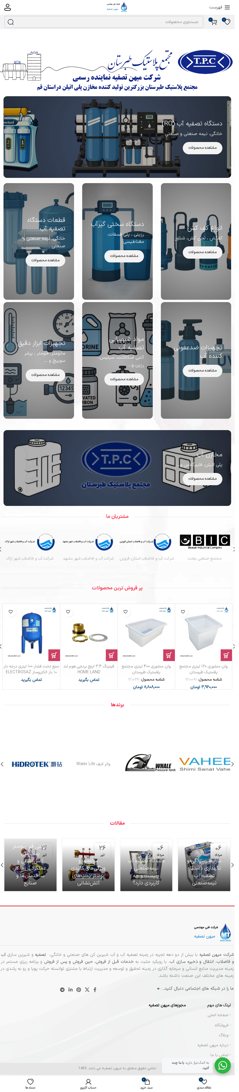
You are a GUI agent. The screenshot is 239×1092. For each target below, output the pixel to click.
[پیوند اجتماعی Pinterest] (79, 990)
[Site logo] (117, 7)
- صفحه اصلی (219, 1015)
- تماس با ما (220, 1055)
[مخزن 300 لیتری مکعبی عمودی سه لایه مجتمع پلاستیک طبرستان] (146, 632)
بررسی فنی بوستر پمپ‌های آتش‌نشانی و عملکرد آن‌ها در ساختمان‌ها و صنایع (30, 864)
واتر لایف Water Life (89, 764)
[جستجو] (10, 22)
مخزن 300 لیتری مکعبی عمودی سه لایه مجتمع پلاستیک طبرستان (146, 669)
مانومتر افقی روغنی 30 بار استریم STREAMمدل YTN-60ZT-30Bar (31, 669)
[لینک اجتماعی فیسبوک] (95, 990)
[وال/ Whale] (145, 764)
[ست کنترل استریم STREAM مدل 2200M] (88, 632)
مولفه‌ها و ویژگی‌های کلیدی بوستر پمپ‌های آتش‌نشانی (88, 872)
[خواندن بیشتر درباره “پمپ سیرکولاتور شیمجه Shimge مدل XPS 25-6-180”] (226, 655)
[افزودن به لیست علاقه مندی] (183, 612)
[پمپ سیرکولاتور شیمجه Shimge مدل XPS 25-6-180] (203, 632)
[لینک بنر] (117, 137)
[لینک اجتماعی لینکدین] (70, 990)
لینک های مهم (219, 1005)
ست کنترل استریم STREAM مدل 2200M (88, 669)
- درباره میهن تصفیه (214, 1045)
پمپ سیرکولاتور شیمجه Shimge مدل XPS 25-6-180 (203, 669)
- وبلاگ (225, 1035)
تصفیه (41, 954)
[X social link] (87, 990)
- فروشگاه (223, 1025)
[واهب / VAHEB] (202, 764)
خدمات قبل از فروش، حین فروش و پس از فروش (87, 961)
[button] (169, 655)
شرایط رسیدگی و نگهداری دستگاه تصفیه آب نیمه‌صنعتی (204, 872)
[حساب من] (7, 7)
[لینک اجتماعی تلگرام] (62, 990)
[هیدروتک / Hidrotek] (32, 764)
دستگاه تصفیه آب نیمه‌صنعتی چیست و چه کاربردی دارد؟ (146, 872)
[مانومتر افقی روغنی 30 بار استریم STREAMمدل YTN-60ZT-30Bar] (31, 632)
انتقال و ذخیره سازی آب (192, 961)
